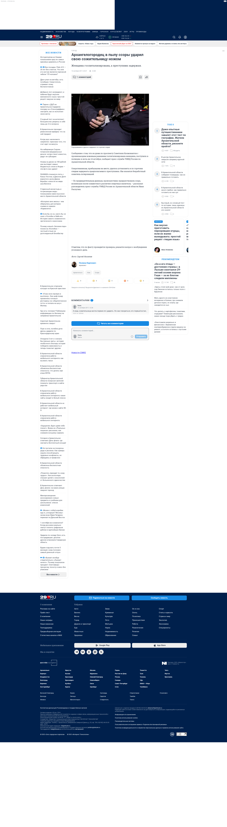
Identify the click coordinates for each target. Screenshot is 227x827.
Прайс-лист (45, 613)
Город (76, 620)
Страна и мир (164, 616)
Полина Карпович (87, 263)
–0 (146, 318)
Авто (76, 609)
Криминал (109, 613)
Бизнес (77, 613)
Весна (76, 616)
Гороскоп (104, 32)
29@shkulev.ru (65, 726)
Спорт (161, 609)
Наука (107, 628)
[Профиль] (185, 37)
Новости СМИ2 (78, 352)
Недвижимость (47, 32)
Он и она (136, 609)
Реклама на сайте (47, 609)
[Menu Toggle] (41, 37)
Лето (107, 620)
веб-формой (79, 729)
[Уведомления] (180, 37)
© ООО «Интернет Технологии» (78, 734)
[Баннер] (67, 44)
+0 (139, 318)
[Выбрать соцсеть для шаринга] (146, 77)
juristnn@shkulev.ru (94, 727)
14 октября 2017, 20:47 (79, 71)
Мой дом (109, 624)
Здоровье (78, 635)
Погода (71, 32)
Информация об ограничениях (125, 714)
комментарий (84, 77)
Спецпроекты (164, 628)
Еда (75, 628)
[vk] (82, 652)
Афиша (95, 32)
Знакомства (61, 32)
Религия (135, 631)
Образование (110, 635)
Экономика (163, 624)
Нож (88, 272)
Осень (134, 613)
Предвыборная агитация (50, 631)
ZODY (126, 32)
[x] (101, 652)
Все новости (53, 52)
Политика (136, 616)
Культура (109, 616)
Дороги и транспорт (82, 624)
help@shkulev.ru (55, 729)
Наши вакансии (46, 624)
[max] (95, 652)
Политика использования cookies (126, 718)
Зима (107, 609)
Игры (132, 32)
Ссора (97, 272)
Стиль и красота (166, 613)
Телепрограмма (83, 32)
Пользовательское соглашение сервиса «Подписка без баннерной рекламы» (141, 724)
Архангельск (77, 272)
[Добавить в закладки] (140, 77)
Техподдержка (46, 628)
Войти (80, 337)
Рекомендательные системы (124, 721)
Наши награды (46, 620)
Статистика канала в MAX (51, 635)
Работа (135, 624)
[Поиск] (174, 37)
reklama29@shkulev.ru (155, 708)
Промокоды (141, 32)
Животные (78, 631)
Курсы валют (116, 32)
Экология (163, 620)
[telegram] (76, 652)
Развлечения (137, 628)
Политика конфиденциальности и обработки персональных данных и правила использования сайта (149, 728)
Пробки (114, 37)
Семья (135, 635)
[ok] (89, 652)
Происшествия (138, 620)
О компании (45, 616)
